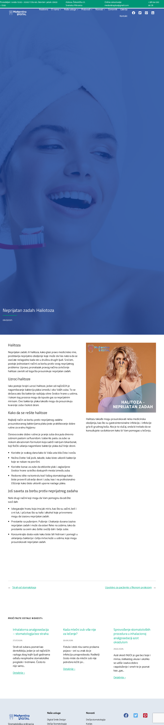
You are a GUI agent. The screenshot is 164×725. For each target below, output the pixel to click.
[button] (133, 13)
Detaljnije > (19, 673)
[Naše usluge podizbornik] (77, 9)
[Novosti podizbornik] (104, 9)
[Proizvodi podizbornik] (91, 9)
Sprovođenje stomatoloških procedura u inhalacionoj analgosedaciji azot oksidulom (132, 635)
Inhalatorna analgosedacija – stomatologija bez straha (31, 631)
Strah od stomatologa (24, 587)
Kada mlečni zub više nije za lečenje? (79, 631)
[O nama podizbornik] (60, 9)
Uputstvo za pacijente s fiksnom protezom (128, 587)
